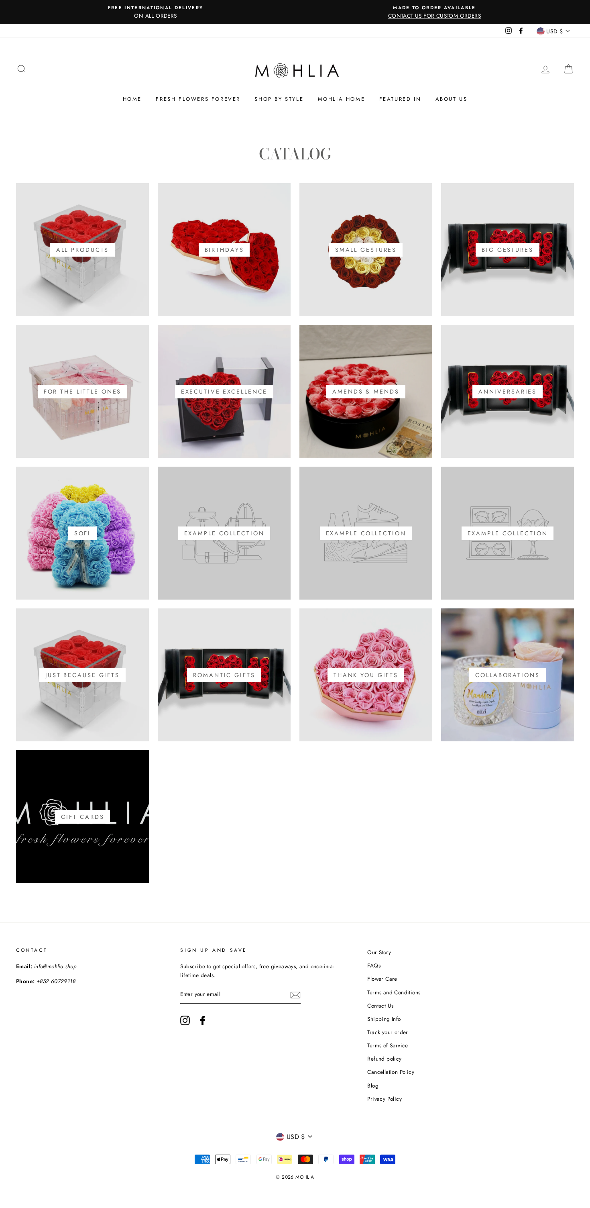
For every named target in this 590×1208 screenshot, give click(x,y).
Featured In (400, 99)
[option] (155, 12)
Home (132, 99)
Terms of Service (387, 1045)
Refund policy (384, 1059)
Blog (372, 1085)
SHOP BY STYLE (278, 99)
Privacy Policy (384, 1099)
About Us (451, 99)
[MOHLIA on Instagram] (185, 1020)
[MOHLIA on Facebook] (203, 1020)
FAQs (373, 965)
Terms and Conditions (393, 992)
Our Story (379, 952)
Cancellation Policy (390, 1072)
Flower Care (382, 979)
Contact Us (380, 1006)
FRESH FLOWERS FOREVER (198, 99)
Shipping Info (384, 1019)
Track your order (387, 1032)
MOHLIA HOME (341, 99)
